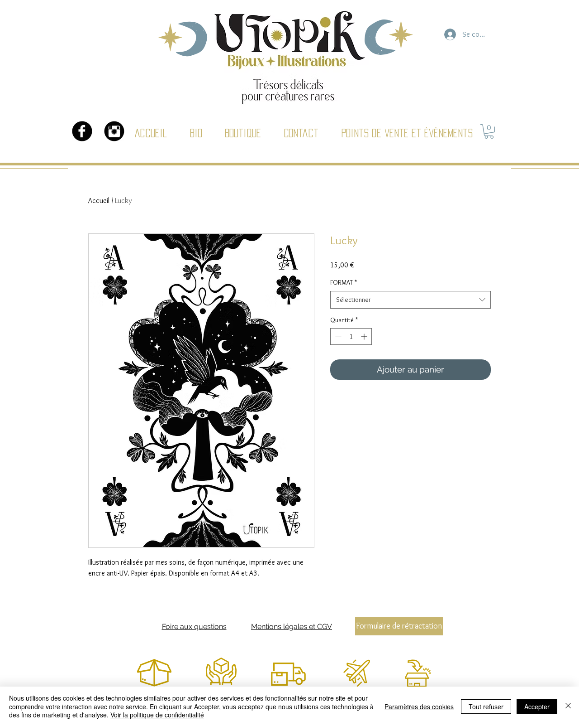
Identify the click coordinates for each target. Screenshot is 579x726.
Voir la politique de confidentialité (157, 714)
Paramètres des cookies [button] (419, 706)
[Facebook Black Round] (82, 131)
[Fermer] (568, 706)
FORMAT (343, 282)
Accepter (537, 706)
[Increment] (364, 336)
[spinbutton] (351, 336)
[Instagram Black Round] (114, 131)
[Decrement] (337, 336)
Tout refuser (486, 706)
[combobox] (410, 300)
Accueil (98, 200)
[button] (489, 131)
